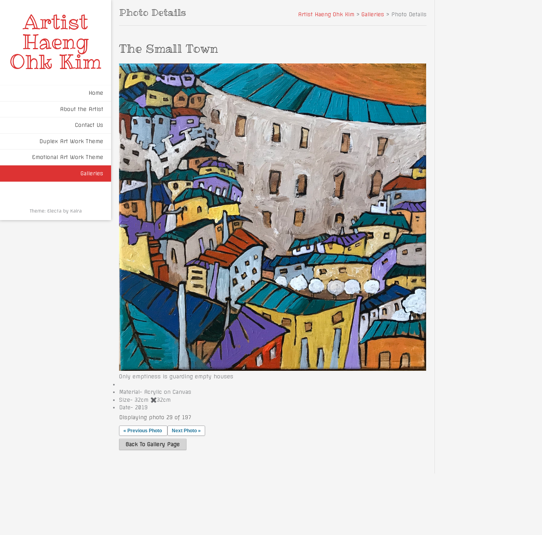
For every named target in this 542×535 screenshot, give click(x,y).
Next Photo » (186, 430)
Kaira (76, 211)
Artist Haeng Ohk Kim (56, 41)
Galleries (92, 173)
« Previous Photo (142, 430)
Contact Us (89, 125)
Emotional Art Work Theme (67, 157)
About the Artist (81, 109)
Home (95, 93)
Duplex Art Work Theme (71, 141)
